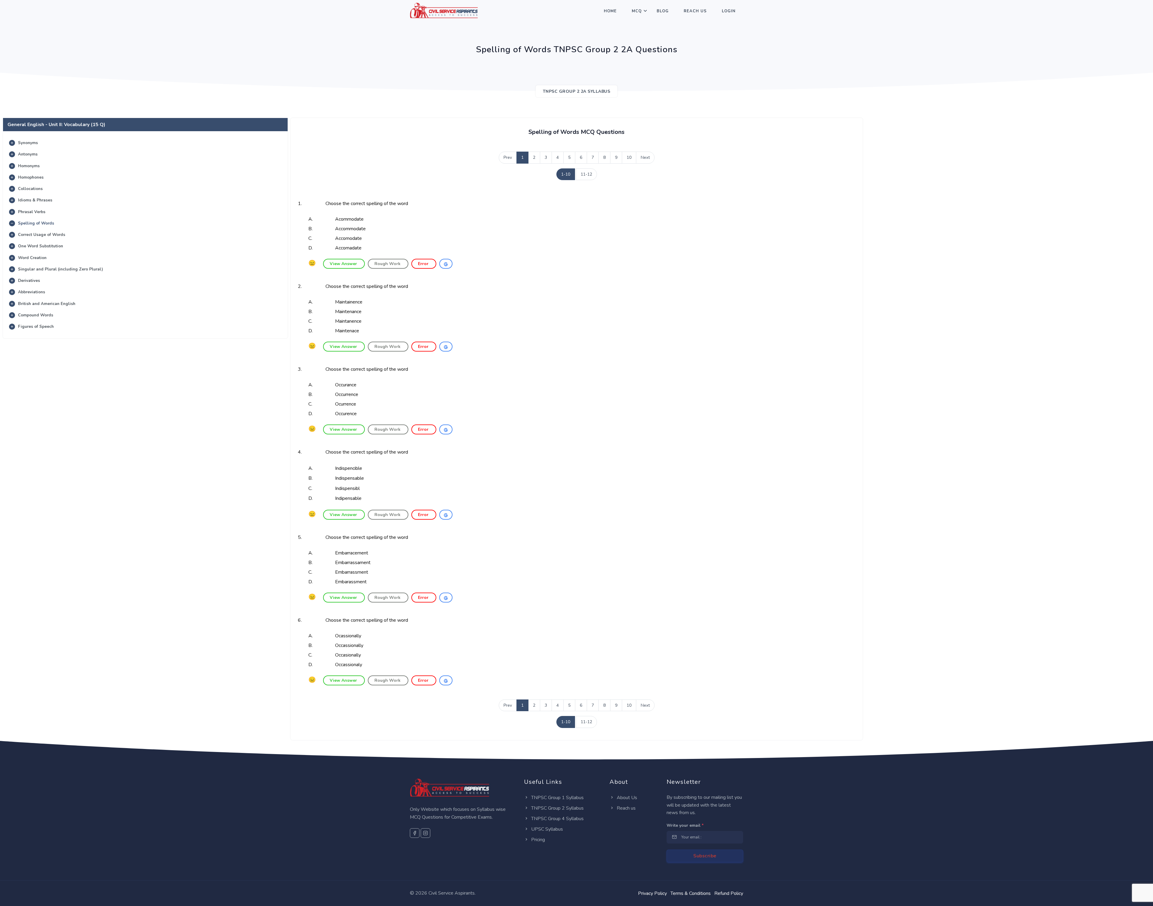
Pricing (537, 839)
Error (424, 264)
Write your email (685, 825)
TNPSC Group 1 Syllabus (557, 797)
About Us (626, 797)
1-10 (565, 174)
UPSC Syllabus (546, 829)
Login (729, 11)
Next (645, 157)
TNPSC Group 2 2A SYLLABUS (576, 91)
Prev (508, 157)
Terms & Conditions (690, 893)
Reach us (626, 808)
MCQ (637, 11)
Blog (663, 11)
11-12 (586, 174)
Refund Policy (728, 893)
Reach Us (695, 11)
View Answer (344, 264)
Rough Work (388, 264)
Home (610, 11)
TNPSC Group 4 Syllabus (557, 818)
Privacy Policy (652, 893)
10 (629, 157)
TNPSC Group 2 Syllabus (557, 808)
